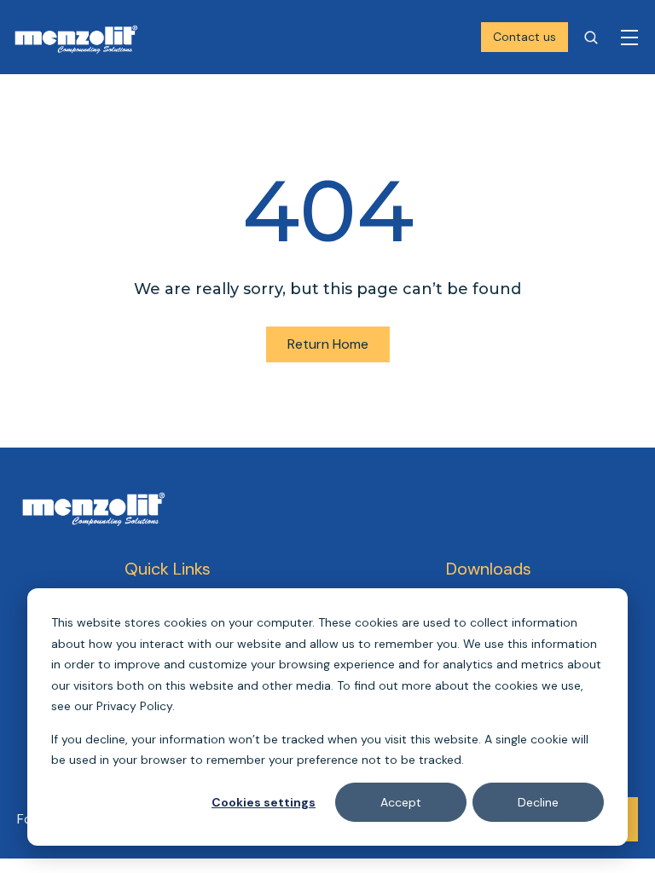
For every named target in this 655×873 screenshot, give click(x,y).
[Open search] (591, 37)
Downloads (488, 569)
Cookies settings (264, 802)
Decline (538, 802)
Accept (400, 802)
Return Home (327, 344)
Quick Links (168, 569)
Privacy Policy (134, 706)
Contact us (524, 36)
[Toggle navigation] (629, 37)
